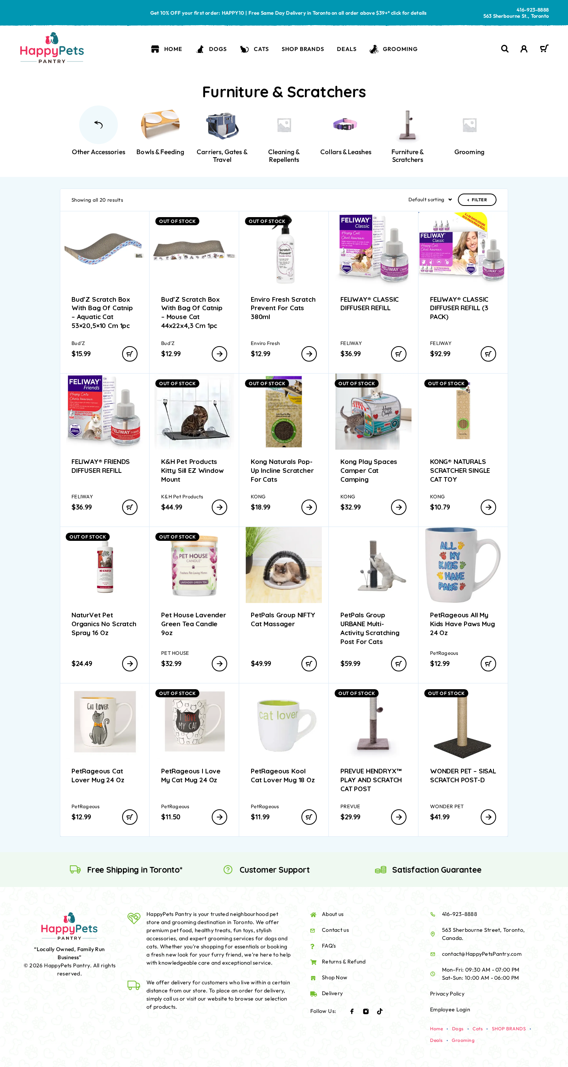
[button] (130, 354)
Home (173, 49)
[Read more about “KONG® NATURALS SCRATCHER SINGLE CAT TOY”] (488, 507)
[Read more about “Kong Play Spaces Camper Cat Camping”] (398, 507)
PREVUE (350, 806)
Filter (479, 199)
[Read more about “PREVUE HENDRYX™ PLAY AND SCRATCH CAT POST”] (398, 817)
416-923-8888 (533, 10)
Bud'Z (78, 343)
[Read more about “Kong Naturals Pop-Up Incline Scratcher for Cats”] (309, 507)
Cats (261, 49)
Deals (347, 49)
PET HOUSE (175, 653)
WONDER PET (447, 806)
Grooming (400, 49)
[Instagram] (366, 1011)
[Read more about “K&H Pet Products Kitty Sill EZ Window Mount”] (219, 507)
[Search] (505, 49)
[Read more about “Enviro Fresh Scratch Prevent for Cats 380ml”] (309, 354)
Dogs (218, 49)
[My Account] (524, 49)
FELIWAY (351, 343)
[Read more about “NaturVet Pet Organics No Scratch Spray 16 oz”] (130, 663)
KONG (258, 496)
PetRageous (444, 653)
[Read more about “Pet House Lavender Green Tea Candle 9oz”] (219, 663)
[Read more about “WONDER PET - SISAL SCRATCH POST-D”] (488, 817)
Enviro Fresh (265, 343)
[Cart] (544, 49)
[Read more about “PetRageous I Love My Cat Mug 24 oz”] (219, 817)
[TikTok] (380, 1011)
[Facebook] (352, 1011)
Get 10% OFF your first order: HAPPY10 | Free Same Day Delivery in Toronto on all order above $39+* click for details (288, 13)
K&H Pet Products (182, 496)
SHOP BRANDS (303, 49)
